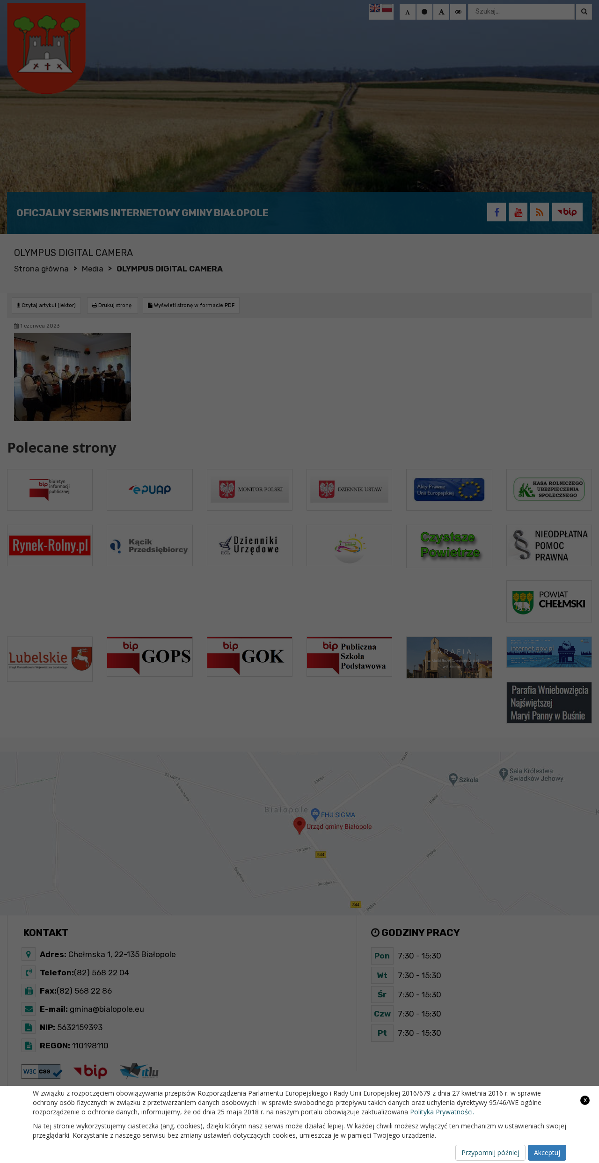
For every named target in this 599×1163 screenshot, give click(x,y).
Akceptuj (547, 1152)
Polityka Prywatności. (442, 1111)
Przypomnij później (490, 1152)
